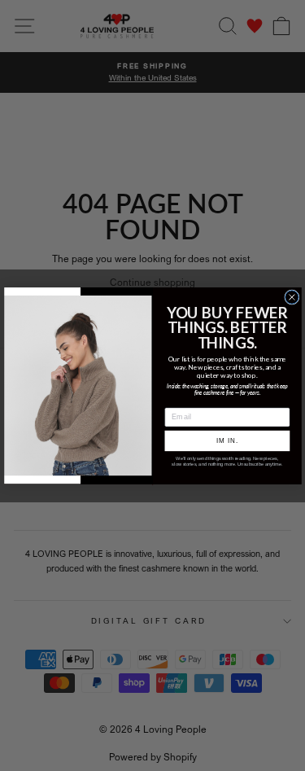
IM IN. (226, 441)
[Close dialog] (291, 296)
